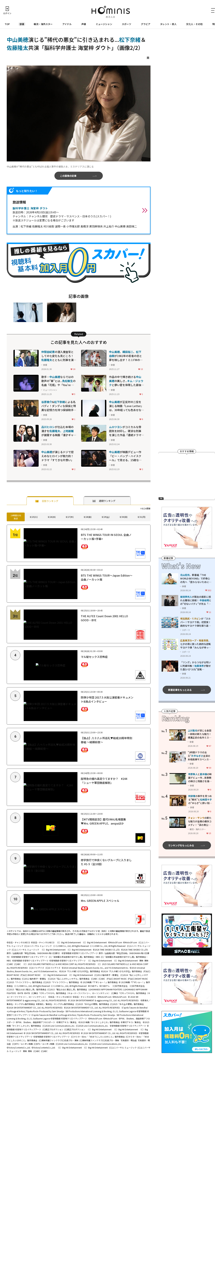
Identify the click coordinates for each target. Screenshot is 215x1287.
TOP (7, 24)
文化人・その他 (194, 24)
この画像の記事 (68, 175)
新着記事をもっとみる (180, 689)
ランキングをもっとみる (181, 845)
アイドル (67, 24)
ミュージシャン (104, 24)
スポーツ (126, 24)
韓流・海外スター (43, 24)
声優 (83, 24)
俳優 (21, 24)
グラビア (145, 24)
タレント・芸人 (168, 24)
